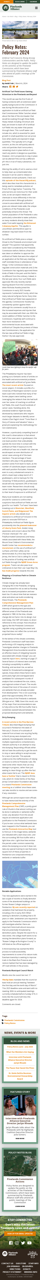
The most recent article (12, 385)
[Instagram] (17, 1243)
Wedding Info (30, 1272)
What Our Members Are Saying (20, 1052)
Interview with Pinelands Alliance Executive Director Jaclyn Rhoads (20, 1060)
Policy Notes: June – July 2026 (20, 1047)
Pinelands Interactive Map (20, 829)
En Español (27, 1266)
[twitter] (17, 86)
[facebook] (10, 86)
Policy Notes (10, 1023)
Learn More (20, 1206)
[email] (14, 86)
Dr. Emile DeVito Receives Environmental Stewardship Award (20, 1076)
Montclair (20, 508)
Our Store (21, 1263)
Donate (6, 1)
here (17, 658)
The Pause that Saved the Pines (20, 1068)
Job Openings (13, 1266)
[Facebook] (11, 1243)
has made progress (10, 571)
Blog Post (6, 80)
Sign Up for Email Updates (20, 1233)
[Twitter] (23, 1243)
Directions (15, 1269)
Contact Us (7, 1263)
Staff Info (34, 1263)
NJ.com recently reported (23, 907)
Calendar (33, 1)
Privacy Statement (12, 1272)
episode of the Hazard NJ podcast (21, 180)
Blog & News (20, 1)
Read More (20, 1138)
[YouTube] (29, 1243)
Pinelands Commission (14, 1020)
